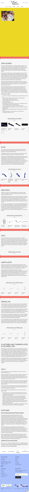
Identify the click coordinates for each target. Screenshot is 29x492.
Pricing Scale (17, 463)
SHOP (6, 6)
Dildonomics (3, 473)
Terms (15, 488)
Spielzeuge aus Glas (14, 169)
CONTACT (14, 6)
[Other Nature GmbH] (14, 3)
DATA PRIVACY (18, 488)
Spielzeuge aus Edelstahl (14, 215)
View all (14, 170)
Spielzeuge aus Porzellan (14, 327)
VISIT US (18, 6)
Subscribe (18, 477)
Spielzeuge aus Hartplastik (14, 282)
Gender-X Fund (3, 476)
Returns (16, 460)
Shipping (16, 458)
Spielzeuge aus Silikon (14, 118)
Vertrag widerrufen (18, 464)
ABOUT (10, 6)
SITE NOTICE (22, 488)
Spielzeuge (5, 443)
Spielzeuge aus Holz (14, 252)
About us (2, 470)
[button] (27, 491)
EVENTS (22, 6)
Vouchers (16, 461)
